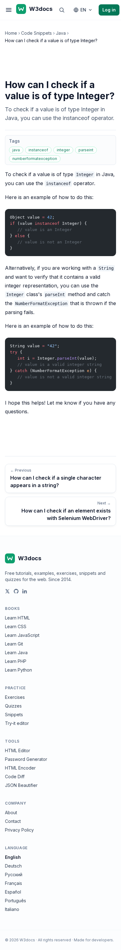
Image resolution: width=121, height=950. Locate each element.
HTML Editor (17, 750)
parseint (85, 150)
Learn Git (14, 643)
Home (11, 33)
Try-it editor (17, 723)
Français (13, 883)
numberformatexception (34, 158)
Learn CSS (15, 626)
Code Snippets (36, 33)
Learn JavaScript (22, 635)
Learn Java (16, 652)
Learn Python (18, 670)
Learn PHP (15, 661)
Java (61, 33)
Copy (106, 215)
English (13, 857)
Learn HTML (17, 617)
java (16, 150)
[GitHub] (16, 591)
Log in (109, 9)
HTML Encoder (20, 767)
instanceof (38, 150)
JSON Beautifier (21, 785)
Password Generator (26, 759)
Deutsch (13, 865)
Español (13, 892)
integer (63, 150)
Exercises (15, 697)
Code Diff (15, 776)
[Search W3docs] (61, 10)
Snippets (14, 714)
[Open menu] (8, 10)
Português (15, 900)
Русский (13, 874)
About (11, 812)
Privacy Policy (19, 829)
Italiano (12, 909)
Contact (13, 821)
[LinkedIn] (24, 591)
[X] (7, 591)
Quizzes (13, 705)
